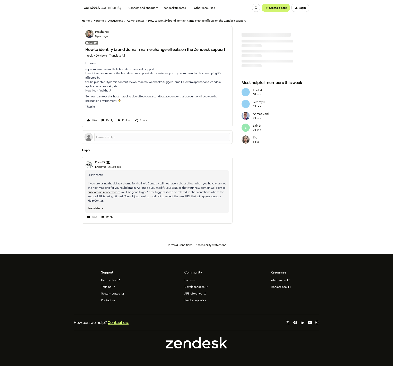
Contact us (108, 300)
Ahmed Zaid (261, 114)
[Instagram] (317, 322)
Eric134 (257, 90)
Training (106, 287)
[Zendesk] (196, 347)
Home (86, 20)
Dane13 (100, 162)
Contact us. (118, 322)
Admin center (135, 20)
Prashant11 (102, 31)
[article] (157, 190)
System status (111, 293)
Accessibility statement (211, 245)
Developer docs (194, 287)
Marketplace (279, 287)
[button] (276, 8)
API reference (193, 293)
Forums (99, 20)
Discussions (115, 20)
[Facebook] (295, 322)
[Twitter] (288, 322)
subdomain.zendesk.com (104, 192)
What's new (278, 280)
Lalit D (257, 125)
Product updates (195, 300)
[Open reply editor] (157, 137)
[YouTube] (310, 322)
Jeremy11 (259, 102)
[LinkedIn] (302, 322)
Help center (109, 280)
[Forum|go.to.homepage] (103, 8)
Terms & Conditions (179, 245)
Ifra (255, 137)
